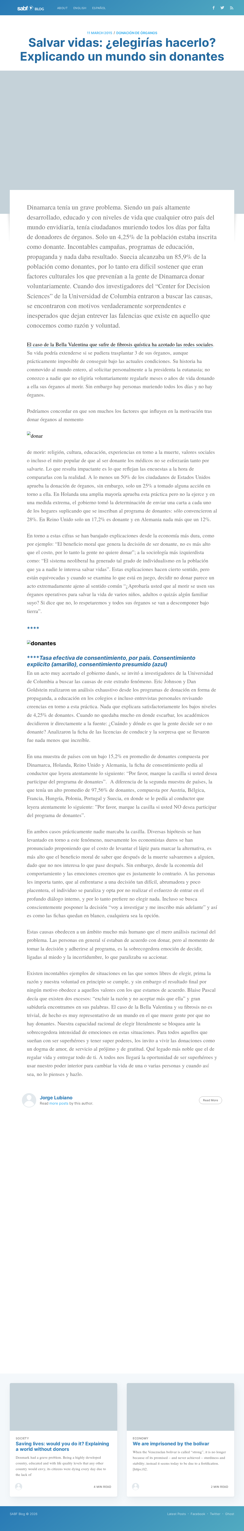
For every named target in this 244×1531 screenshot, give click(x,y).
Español (99, 8)
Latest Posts (176, 1514)
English (79, 8)
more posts (58, 1103)
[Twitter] (223, 7)
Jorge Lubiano (56, 1098)
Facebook (198, 1514)
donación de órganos (136, 33)
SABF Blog (17, 1514)
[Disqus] (122, 1182)
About (62, 8)
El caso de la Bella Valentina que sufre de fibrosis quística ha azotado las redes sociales (120, 344)
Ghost (229, 1514)
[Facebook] (213, 8)
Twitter (215, 1514)
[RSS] (231, 7)
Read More (210, 1100)
